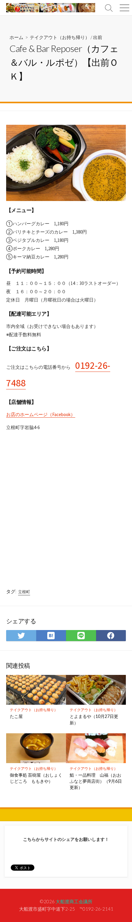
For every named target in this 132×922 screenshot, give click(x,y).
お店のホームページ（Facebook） (40, 414)
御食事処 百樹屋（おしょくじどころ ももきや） (36, 778)
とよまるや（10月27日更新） (94, 719)
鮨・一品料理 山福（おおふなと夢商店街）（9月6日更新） (96, 781)
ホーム (16, 37)
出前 (97, 37)
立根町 (24, 591)
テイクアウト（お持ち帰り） (60, 37)
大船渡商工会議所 (74, 901)
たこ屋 (16, 716)
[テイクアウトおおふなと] (50, 7)
